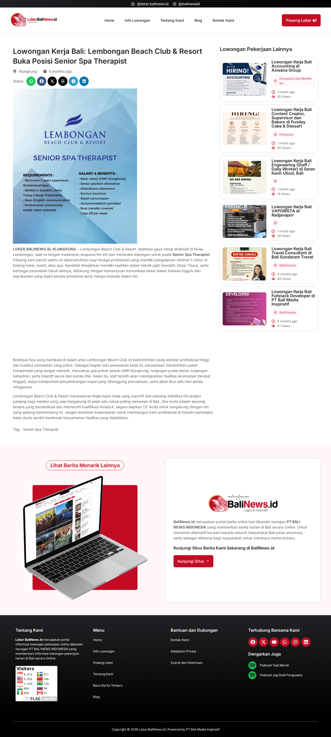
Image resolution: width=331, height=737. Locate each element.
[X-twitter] (263, 642)
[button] (31, 81)
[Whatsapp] (284, 642)
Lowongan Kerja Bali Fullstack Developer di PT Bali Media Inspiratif (293, 298)
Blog (198, 20)
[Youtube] (274, 642)
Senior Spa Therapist (40, 429)
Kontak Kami (223, 20)
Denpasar (286, 78)
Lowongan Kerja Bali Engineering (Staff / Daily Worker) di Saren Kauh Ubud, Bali (293, 167)
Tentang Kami (172, 20)
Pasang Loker (103, 663)
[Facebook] (253, 642)
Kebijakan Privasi (183, 651)
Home (109, 20)
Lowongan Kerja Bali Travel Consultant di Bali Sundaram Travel (292, 252)
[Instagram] (295, 642)
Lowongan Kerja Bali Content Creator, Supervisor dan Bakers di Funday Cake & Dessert (292, 118)
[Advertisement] (114, 318)
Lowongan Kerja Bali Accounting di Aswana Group (292, 66)
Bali (282, 265)
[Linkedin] (306, 642)
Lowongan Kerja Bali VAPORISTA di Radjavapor (292, 211)
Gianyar (290, 265)
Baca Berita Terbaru (108, 685)
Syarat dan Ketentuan (186, 663)
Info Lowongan (137, 20)
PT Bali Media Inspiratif (203, 729)
